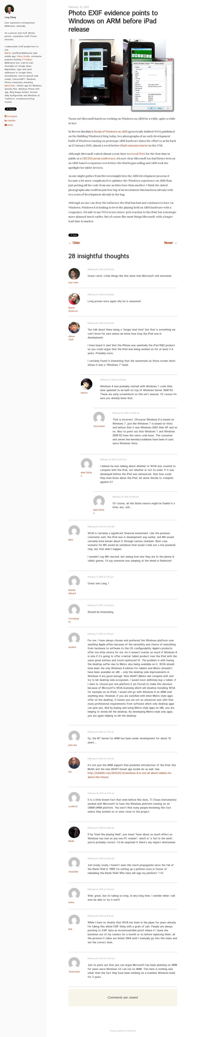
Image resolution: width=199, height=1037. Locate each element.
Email (10, 125)
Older (74, 243)
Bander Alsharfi (72, 592)
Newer (170, 243)
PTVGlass (27, 59)
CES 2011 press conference (99, 158)
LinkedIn (11, 120)
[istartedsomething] (23, 9)
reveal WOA (137, 153)
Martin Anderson (73, 309)
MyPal (8, 53)
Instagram (12, 116)
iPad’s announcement (134, 145)
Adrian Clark (71, 338)
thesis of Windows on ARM (110, 131)
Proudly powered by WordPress (123, 1031)
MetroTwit (10, 85)
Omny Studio (23, 56)
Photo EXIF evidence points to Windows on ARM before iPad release (113, 21)
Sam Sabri (73, 282)
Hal (70, 771)
